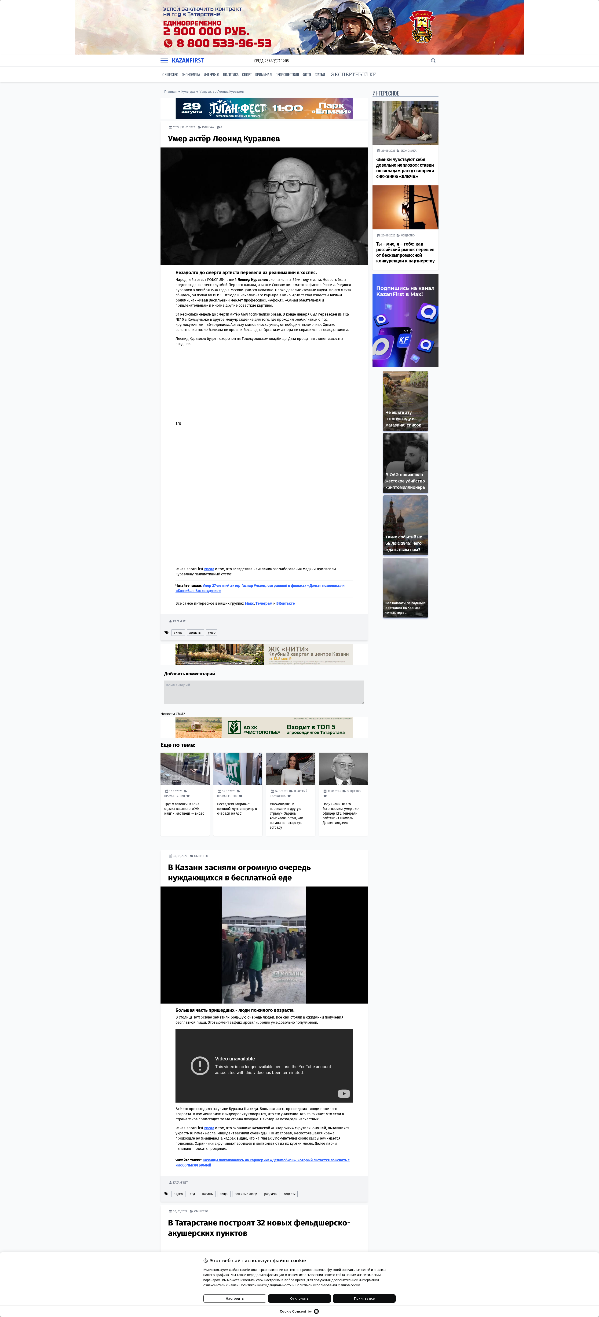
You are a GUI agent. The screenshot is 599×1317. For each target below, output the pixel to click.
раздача (270, 1194)
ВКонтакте (285, 603)
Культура (188, 92)
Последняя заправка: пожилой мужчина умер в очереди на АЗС (237, 808)
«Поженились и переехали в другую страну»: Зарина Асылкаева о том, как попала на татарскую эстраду (286, 815)
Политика (230, 74)
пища (224, 1194)
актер (178, 632)
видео (178, 1194)
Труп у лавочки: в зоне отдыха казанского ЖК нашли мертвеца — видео (184, 808)
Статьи (320, 74)
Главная (170, 92)
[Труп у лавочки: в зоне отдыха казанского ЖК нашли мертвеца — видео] (185, 768)
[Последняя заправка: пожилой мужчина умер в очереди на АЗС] (238, 768)
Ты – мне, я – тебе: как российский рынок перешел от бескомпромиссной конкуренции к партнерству (405, 252)
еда (192, 1194)
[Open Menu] (164, 60)
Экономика (191, 74)
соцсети (290, 1194)
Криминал (263, 74)
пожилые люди (246, 1194)
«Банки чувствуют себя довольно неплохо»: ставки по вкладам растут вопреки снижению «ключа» (405, 168)
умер (211, 632)
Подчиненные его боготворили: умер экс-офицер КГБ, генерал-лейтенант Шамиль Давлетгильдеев (341, 813)
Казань (207, 1194)
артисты (195, 632)
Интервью (211, 74)
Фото (307, 74)
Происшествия (287, 74)
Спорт (247, 74)
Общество (170, 74)
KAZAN (188, 60)
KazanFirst (180, 621)
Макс (249, 603)
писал (209, 569)
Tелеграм (264, 603)
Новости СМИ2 (173, 713)
